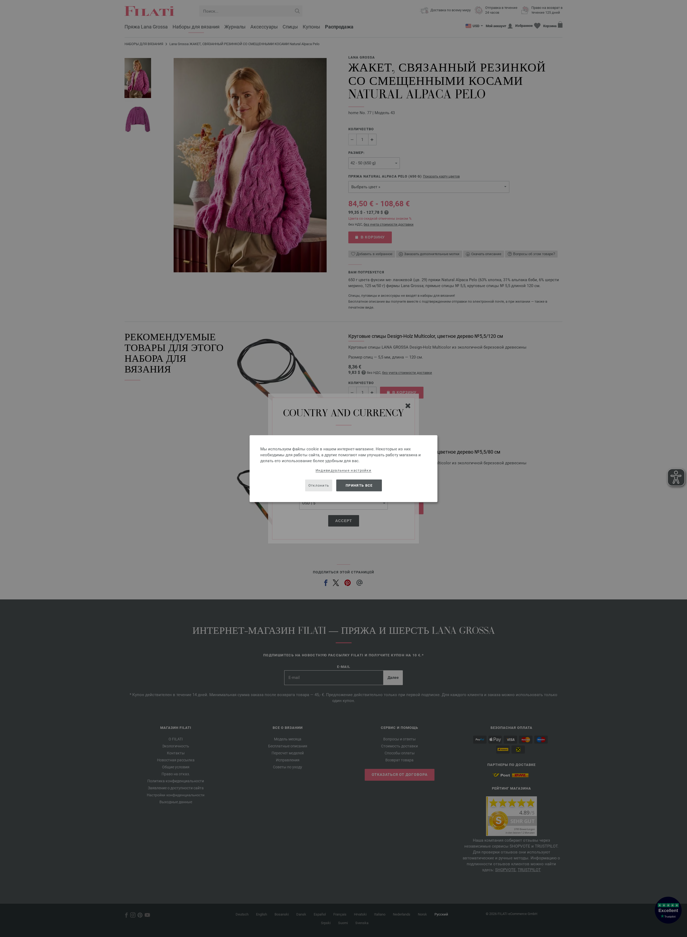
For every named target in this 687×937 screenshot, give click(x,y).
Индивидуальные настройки (343, 470)
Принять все (359, 485)
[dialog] (343, 468)
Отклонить (318, 485)
